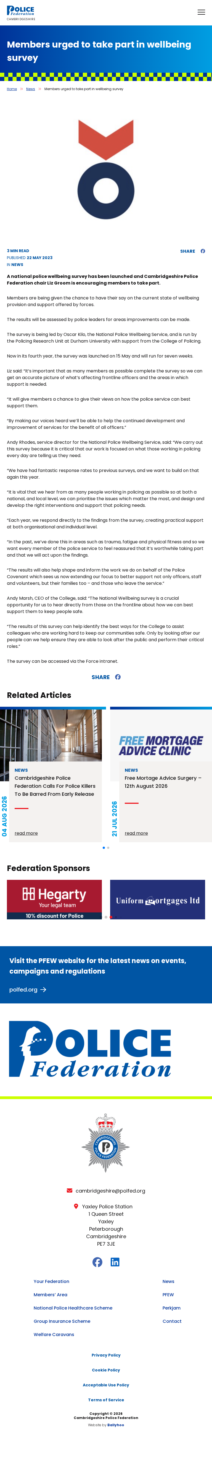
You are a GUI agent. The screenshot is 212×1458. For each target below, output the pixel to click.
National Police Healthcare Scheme (73, 1308)
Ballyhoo (115, 1425)
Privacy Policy (106, 1355)
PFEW (168, 1295)
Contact (172, 1321)
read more (26, 833)
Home (12, 89)
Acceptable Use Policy (106, 1385)
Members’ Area (50, 1295)
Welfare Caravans (54, 1334)
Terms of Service (106, 1400)
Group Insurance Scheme (62, 1321)
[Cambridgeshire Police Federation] (21, 14)
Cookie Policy (106, 1370)
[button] (104, 848)
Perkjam (172, 1308)
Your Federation (51, 1281)
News (30, 89)
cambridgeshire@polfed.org (110, 1190)
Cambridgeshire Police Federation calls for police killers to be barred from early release (55, 785)
